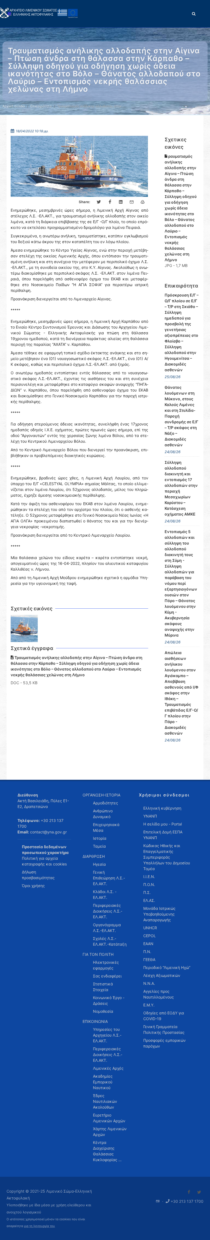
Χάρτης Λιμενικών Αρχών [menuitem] (110, 1131)
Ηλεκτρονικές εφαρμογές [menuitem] (106, 965)
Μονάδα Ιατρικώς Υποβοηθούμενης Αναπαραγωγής (159, 914)
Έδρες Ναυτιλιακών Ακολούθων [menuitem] (105, 1101)
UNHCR (150, 927)
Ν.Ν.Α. (149, 983)
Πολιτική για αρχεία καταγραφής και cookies (44, 861)
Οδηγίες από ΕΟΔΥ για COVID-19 (163, 1016)
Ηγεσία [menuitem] (99, 864)
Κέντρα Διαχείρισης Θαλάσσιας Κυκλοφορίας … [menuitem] (107, 1151)
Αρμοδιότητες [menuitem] (105, 803)
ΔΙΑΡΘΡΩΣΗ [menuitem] (94, 856)
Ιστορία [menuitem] (99, 838)
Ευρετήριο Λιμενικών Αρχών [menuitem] (109, 1118)
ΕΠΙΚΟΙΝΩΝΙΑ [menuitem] (95, 1021)
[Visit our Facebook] (189, 1192)
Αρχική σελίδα (13, 106)
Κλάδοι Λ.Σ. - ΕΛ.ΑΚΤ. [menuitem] (104, 894)
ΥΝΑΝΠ (150, 816)
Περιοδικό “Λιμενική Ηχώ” (166, 967)
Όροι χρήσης (33, 885)
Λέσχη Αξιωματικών (161, 975)
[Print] (142, 202)
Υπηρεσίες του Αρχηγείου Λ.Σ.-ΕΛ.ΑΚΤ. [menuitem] (107, 1035)
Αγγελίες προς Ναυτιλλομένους (158, 994)
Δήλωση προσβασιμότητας (38, 875)
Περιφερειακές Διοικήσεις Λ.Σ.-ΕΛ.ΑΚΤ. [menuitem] (107, 911)
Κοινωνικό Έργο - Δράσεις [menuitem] (108, 1000)
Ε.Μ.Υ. (148, 1005)
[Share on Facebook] (109, 202)
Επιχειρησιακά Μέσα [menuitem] (106, 827)
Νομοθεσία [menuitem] (103, 1011)
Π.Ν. (147, 951)
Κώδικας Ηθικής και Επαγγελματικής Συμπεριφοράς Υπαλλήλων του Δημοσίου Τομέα (166, 857)
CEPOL (149, 935)
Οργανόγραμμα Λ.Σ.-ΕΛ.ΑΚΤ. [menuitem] (107, 927)
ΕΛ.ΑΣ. (149, 900)
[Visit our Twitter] (199, 1192)
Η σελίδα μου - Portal (162, 824)
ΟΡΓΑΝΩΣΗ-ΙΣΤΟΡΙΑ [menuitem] (101, 795)
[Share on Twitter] (99, 202)
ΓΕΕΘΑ (149, 959)
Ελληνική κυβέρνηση (162, 808)
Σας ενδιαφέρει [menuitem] (107, 976)
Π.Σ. (147, 892)
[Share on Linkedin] (120, 202)
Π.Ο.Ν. (149, 884)
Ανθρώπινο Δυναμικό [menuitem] (103, 814)
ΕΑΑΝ (148, 943)
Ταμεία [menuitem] (99, 846)
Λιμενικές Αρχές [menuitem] (108, 1068)
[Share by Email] (131, 202)
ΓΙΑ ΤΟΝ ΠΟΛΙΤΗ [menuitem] (98, 954)
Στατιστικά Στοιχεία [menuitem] (103, 987)
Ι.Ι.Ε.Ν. (149, 876)
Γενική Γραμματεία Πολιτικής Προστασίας (164, 1029)
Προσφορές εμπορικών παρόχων (164, 1043)
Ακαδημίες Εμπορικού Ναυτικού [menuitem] (103, 1082)
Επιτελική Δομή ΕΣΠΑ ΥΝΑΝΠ (162, 835)
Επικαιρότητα (41, 106)
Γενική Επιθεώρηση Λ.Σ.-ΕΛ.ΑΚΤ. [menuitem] (109, 878)
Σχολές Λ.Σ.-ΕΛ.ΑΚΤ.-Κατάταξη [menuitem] (110, 941)
